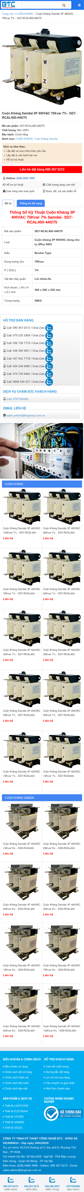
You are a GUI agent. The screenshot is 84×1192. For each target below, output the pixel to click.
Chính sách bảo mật (16, 1088)
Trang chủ (7, 13)
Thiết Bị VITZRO (14, 1116)
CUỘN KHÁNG (24, 13)
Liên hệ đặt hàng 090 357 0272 (42, 169)
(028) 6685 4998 (25, 178)
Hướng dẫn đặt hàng (57, 1072)
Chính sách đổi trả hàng (18, 1072)
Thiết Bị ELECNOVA (16, 1111)
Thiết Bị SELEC (13, 1127)
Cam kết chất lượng (57, 1066)
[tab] (8, 203)
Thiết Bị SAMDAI (14, 1122)
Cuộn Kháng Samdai (46, 138)
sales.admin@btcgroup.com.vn (26, 415)
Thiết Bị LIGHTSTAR (16, 1105)
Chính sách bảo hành (16, 1083)
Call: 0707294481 (18, 398)
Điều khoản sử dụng (16, 1066)
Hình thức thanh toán (57, 1088)
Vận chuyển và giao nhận (59, 1083)
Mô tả (8, 203)
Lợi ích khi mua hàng (57, 1077)
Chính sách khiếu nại (16, 1077)
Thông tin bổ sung (31, 203)
